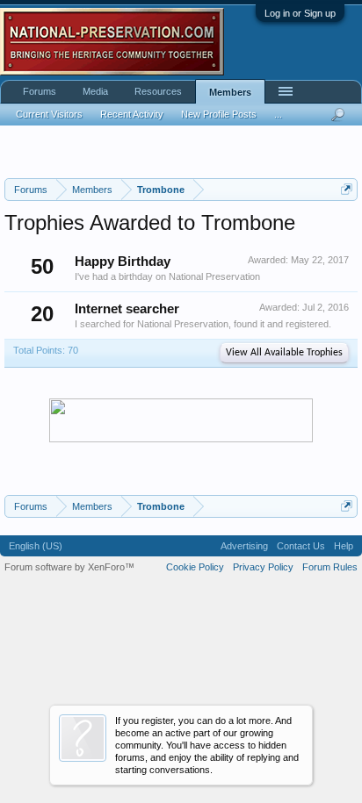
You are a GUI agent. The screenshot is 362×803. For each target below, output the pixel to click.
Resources (158, 91)
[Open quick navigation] (346, 189)
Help (343, 546)
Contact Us (301, 546)
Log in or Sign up (300, 13)
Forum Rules (330, 567)
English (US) (35, 546)
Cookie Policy (195, 567)
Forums (39, 91)
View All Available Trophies (284, 353)
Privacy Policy (263, 567)
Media (95, 91)
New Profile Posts (219, 114)
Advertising (244, 546)
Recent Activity (131, 114)
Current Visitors (49, 114)
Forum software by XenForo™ (69, 567)
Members (230, 92)
